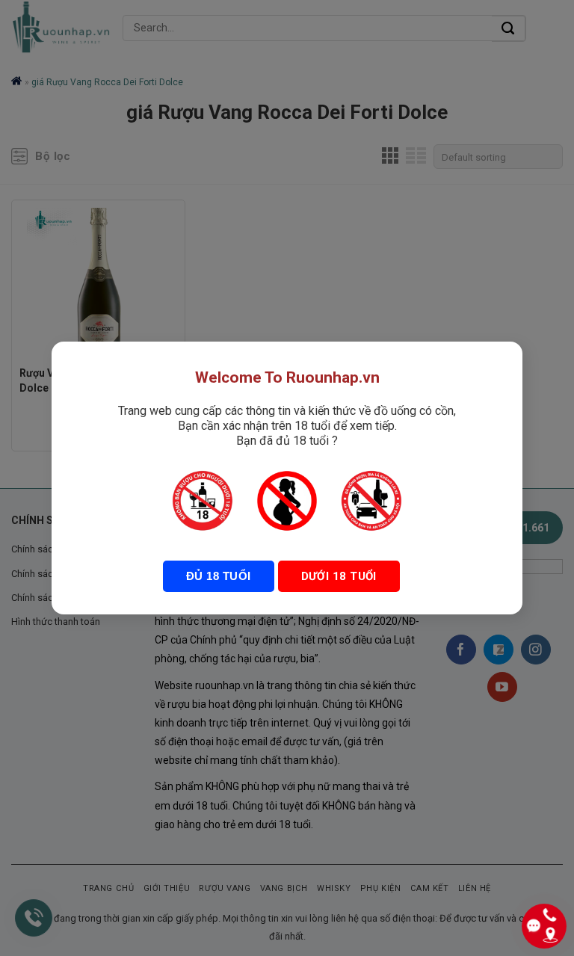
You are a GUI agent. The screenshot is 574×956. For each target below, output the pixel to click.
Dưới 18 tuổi (339, 576)
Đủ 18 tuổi (218, 576)
